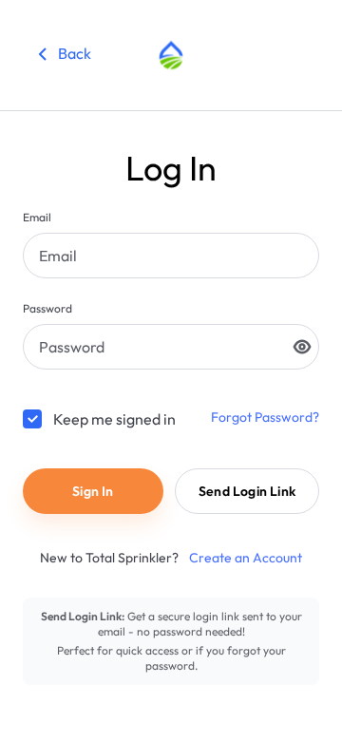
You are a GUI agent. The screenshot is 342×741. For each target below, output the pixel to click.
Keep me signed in (114, 418)
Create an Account (244, 557)
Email (37, 217)
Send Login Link (247, 491)
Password (47, 308)
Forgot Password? (265, 417)
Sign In (92, 491)
